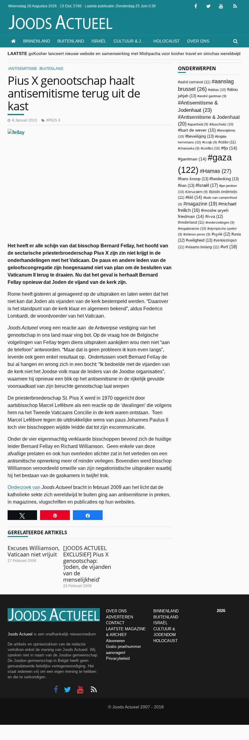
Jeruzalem (197, 192)
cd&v (228, 142)
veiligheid (200, 240)
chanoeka (190, 148)
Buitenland (70, 41)
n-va (215, 217)
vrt (230, 246)
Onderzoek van (24, 487)
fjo (230, 148)
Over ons (198, 41)
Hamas (217, 171)
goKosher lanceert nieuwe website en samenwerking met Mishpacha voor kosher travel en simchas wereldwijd (134, 53)
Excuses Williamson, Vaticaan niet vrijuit (34, 551)
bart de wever (198, 130)
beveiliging (200, 136)
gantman (193, 159)
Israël (98, 41)
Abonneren (115, 640)
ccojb (210, 142)
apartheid (198, 124)
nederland (192, 222)
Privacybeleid (118, 658)
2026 (221, 610)
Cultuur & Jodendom (132, 41)
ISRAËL (160, 623)
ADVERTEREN (119, 617)
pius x (54, 120)
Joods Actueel (20, 634)
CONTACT (115, 623)
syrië (222, 234)
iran (187, 185)
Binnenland (36, 41)
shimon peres (197, 234)
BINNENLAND (166, 611)
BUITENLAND (165, 617)
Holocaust (166, 41)
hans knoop (194, 179)
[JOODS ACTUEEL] (13, 41)
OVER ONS (116, 611)
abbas (218, 89)
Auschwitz (222, 124)
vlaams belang (203, 247)
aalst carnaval (195, 82)
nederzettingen (220, 222)
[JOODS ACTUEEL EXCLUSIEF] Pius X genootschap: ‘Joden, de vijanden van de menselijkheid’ (87, 563)
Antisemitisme (23, 69)
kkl (195, 197)
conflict (211, 148)
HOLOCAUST (165, 640)
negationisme (193, 228)
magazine (201, 203)
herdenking (225, 179)
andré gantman (213, 96)
